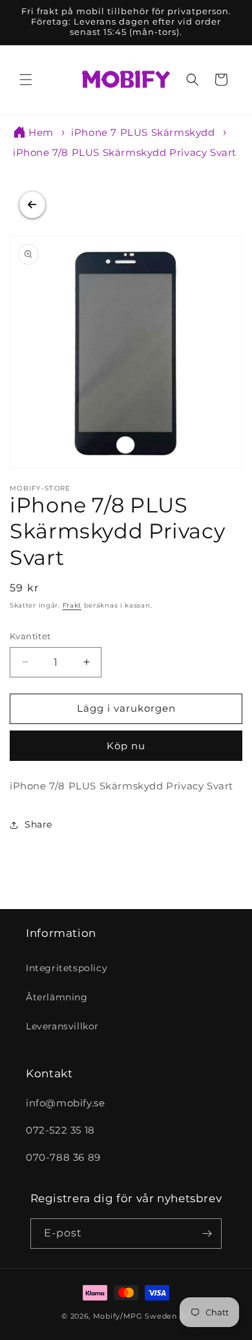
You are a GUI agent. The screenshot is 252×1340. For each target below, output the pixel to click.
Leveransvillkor (62, 1026)
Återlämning (57, 997)
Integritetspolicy (66, 968)
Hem (41, 132)
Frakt (72, 605)
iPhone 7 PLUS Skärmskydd (143, 132)
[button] (26, 79)
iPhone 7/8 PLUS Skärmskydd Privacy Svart (124, 152)
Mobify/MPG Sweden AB (142, 1316)
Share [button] (38, 824)
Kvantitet (30, 636)
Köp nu (126, 746)
